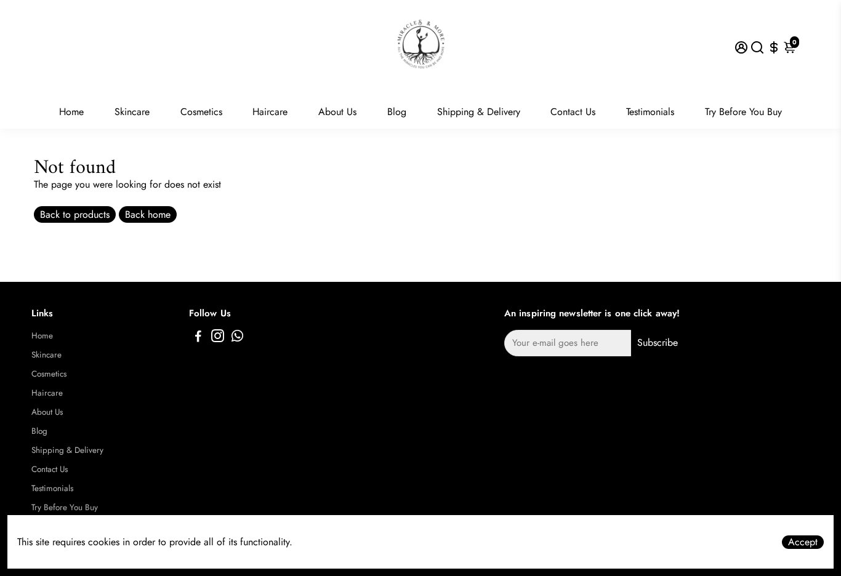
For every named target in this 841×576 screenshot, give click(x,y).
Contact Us (572, 112)
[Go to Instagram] (217, 338)
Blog (396, 112)
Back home (148, 214)
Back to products (75, 214)
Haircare (270, 112)
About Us (337, 112)
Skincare (132, 112)
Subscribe (657, 342)
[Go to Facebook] (198, 338)
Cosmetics (201, 112)
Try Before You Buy (743, 112)
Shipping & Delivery (478, 112)
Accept (803, 542)
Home (71, 112)
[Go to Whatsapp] (237, 338)
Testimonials (650, 112)
